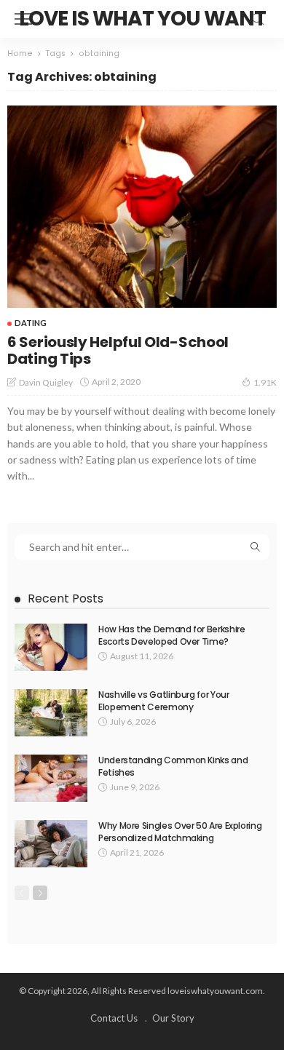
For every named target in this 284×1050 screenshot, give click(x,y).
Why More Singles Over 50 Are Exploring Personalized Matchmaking (179, 831)
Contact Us (114, 1018)
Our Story (173, 1018)
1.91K (265, 382)
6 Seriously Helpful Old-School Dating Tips (118, 350)
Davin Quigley (46, 382)
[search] (258, 19)
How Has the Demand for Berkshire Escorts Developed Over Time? (171, 635)
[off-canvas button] (23, 19)
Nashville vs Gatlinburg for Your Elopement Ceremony (163, 700)
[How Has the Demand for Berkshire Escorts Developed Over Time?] (51, 647)
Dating (31, 323)
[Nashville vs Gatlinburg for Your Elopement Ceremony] (51, 712)
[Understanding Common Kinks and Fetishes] (51, 778)
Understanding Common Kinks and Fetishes (173, 766)
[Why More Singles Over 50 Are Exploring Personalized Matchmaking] (51, 843)
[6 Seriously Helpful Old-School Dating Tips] (142, 207)
